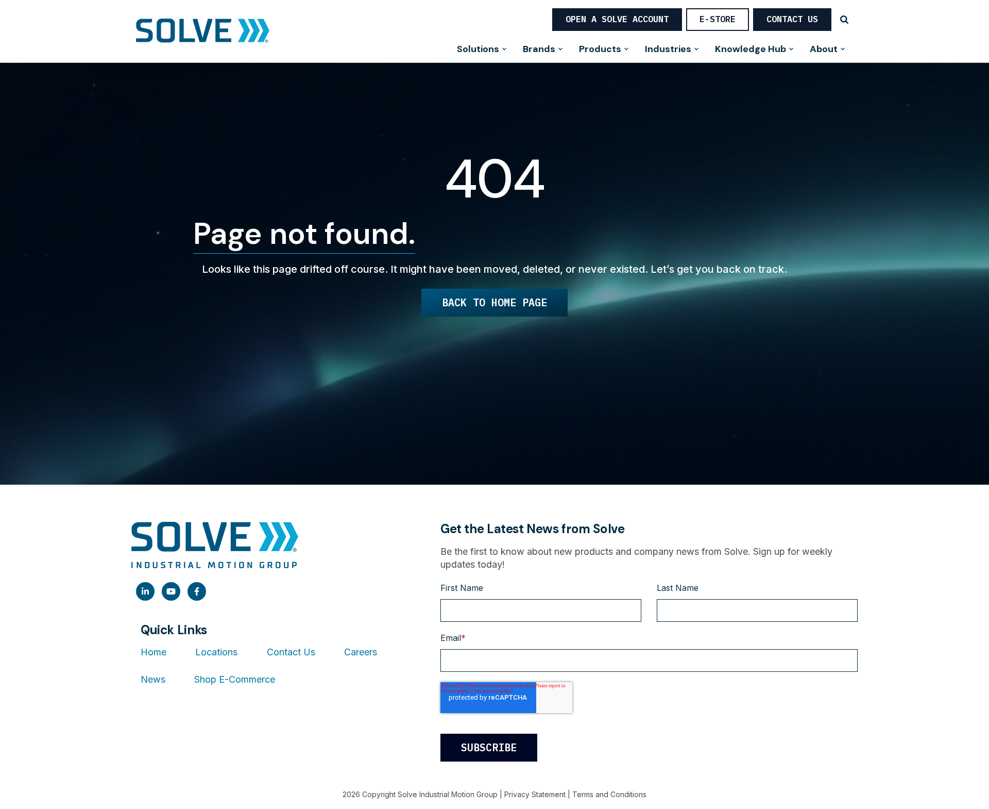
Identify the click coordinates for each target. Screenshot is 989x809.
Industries (668, 49)
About (824, 49)
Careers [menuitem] (360, 652)
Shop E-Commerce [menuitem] (234, 679)
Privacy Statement (535, 794)
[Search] (844, 20)
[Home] (202, 31)
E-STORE (718, 19)
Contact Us (792, 19)
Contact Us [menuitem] (291, 652)
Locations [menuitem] (216, 652)
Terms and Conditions (609, 794)
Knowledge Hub (750, 49)
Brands (539, 49)
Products (600, 49)
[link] (145, 591)
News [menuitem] (153, 679)
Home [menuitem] (153, 652)
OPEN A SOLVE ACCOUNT (617, 19)
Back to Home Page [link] (494, 302)
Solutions (478, 49)
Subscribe (489, 747)
